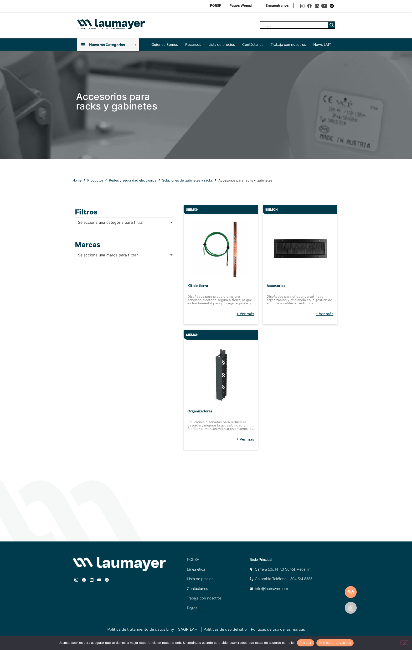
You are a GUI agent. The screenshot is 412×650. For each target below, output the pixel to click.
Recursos (193, 44)
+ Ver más (245, 313)
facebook (310, 6)
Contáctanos (252, 44)
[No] (404, 642)
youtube (324, 6)
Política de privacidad (335, 643)
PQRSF (215, 5)
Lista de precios (221, 44)
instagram (302, 6)
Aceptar (305, 643)
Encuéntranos (277, 5)
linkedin (317, 6)
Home (77, 180)
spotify (332, 6)
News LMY (322, 44)
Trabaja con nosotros (288, 44)
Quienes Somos (164, 44)
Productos (95, 180)
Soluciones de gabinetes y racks (187, 180)
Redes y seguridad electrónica (132, 180)
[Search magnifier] (331, 25)
